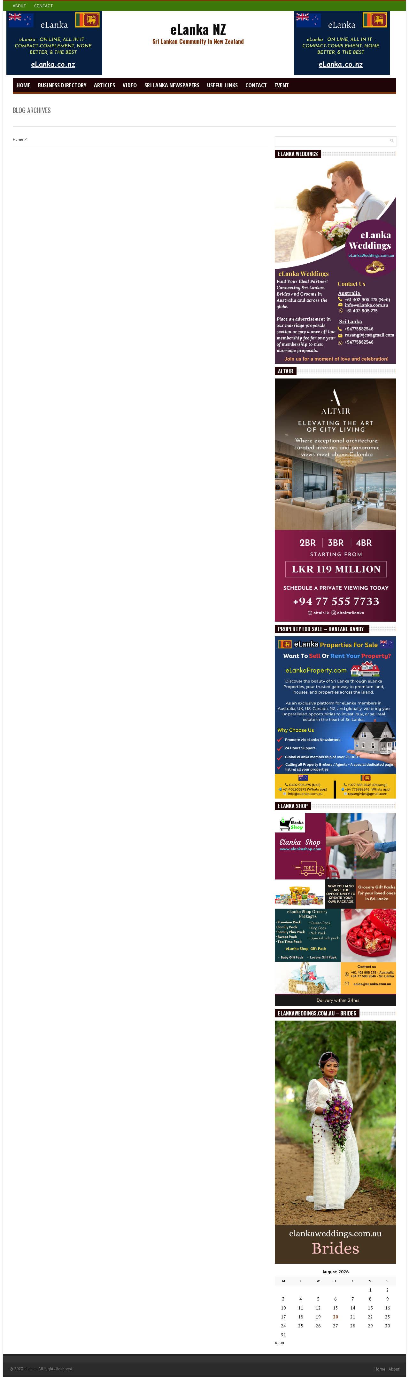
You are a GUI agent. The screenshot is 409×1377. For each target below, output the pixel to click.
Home (23, 85)
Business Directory (62, 85)
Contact (43, 6)
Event (281, 85)
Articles (104, 85)
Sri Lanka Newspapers (171, 85)
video (130, 85)
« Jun (279, 1342)
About (19, 6)
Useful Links (222, 85)
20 (335, 1317)
